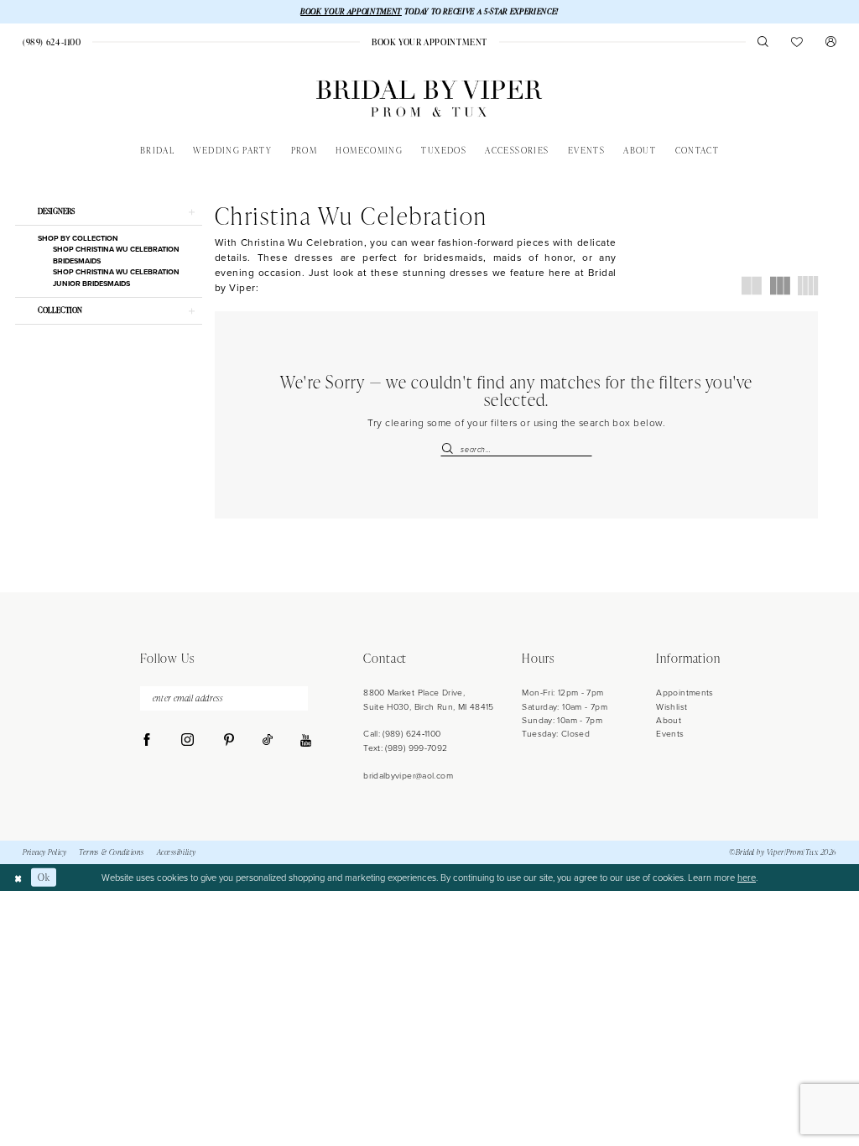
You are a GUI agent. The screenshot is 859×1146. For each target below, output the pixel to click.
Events (670, 733)
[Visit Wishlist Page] (797, 41)
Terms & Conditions (111, 852)
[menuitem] (51, 42)
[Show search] (763, 41)
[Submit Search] (450, 449)
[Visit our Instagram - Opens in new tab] (187, 740)
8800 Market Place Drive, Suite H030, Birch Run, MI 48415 (428, 699)
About (668, 720)
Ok (43, 877)
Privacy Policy (44, 852)
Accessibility (176, 852)
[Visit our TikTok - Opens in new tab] (267, 740)
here (746, 877)
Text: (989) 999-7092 (405, 748)
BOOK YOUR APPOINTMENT (351, 11)
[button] (831, 41)
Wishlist (671, 707)
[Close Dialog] (18, 877)
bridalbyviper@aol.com (408, 775)
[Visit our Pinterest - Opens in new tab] (228, 740)
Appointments (684, 692)
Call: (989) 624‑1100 (401, 733)
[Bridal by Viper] (429, 98)
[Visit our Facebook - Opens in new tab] (147, 740)
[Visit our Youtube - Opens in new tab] (305, 741)
